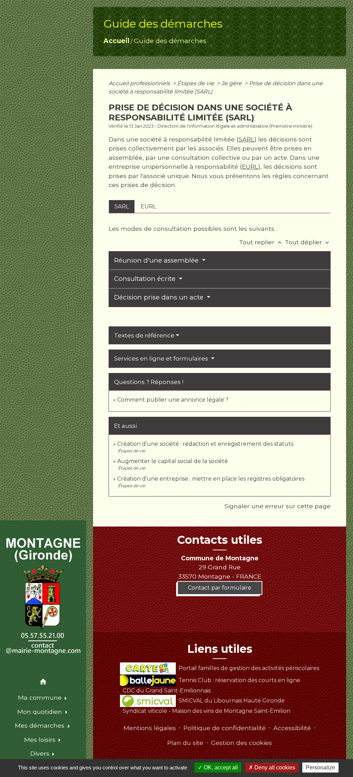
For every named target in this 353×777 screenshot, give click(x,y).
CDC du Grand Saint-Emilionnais (167, 690)
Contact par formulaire (219, 587)
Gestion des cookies (241, 742)
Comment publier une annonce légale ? (173, 399)
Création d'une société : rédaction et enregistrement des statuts (205, 444)
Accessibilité (292, 727)
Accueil (116, 41)
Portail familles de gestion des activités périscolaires (249, 668)
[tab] (122, 206)
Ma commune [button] (40, 697)
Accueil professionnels (140, 83)
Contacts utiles (219, 540)
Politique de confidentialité (224, 727)
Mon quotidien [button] (40, 711)
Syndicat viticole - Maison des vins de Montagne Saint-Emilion (206, 711)
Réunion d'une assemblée (157, 260)
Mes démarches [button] (40, 725)
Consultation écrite (145, 279)
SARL (246, 139)
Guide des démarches (170, 41)
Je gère (232, 83)
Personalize (320, 767)
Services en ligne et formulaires (162, 358)
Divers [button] (40, 753)
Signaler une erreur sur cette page (277, 506)
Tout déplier (308, 242)
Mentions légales (149, 727)
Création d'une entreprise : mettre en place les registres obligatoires (210, 478)
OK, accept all (220, 767)
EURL (250, 166)
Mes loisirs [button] (40, 739)
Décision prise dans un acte (159, 297)
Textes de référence (144, 335)
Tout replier (261, 242)
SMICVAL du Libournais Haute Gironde (231, 700)
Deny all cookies (274, 767)
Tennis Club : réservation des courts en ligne (239, 680)
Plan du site (185, 742)
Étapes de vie (196, 83)
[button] (43, 683)
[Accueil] (43, 596)
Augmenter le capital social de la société (172, 461)
